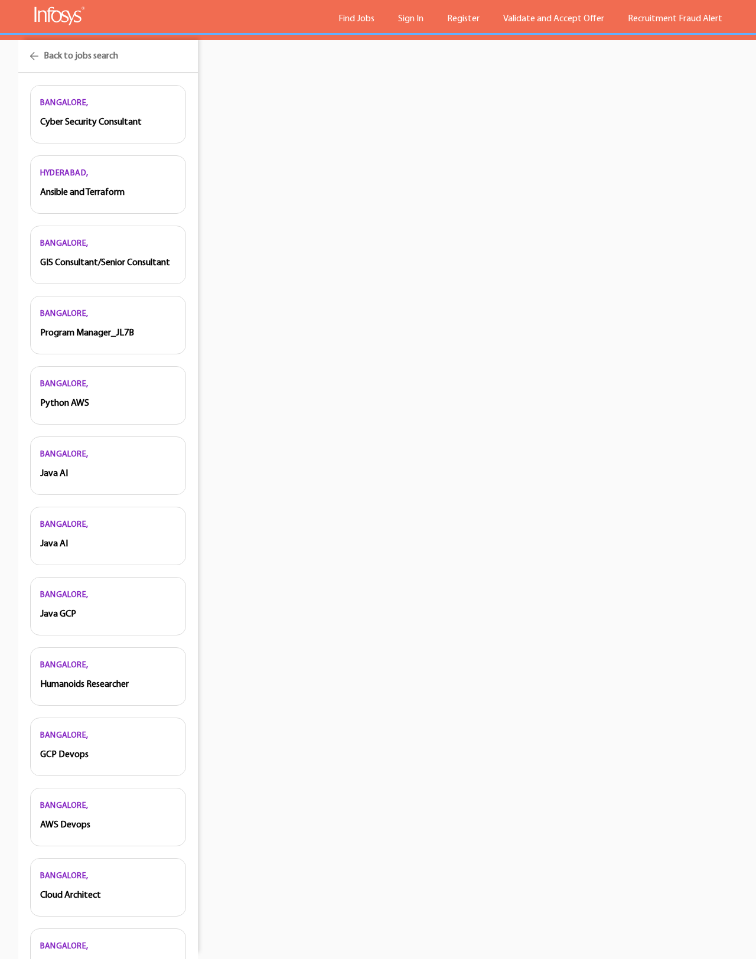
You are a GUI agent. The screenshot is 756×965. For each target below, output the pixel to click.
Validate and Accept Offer (553, 19)
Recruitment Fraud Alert (675, 19)
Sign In (410, 19)
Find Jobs (356, 19)
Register (463, 19)
